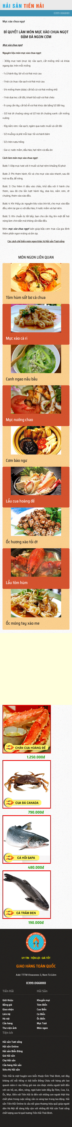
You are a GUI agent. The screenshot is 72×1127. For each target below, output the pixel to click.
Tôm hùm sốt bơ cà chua (26, 297)
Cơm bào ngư (16, 460)
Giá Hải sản (9, 1056)
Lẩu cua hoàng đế (20, 501)
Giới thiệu (8, 1000)
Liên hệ (6, 1014)
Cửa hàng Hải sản (12, 1065)
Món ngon (42, 1028)
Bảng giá (7, 1005)
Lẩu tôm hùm (17, 583)
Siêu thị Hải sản (11, 1069)
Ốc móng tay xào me (23, 623)
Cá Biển (41, 1014)
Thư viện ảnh (10, 1028)
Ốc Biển (41, 1019)
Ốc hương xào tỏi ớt (22, 542)
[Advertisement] (36, 669)
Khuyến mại (43, 1000)
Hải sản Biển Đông (13, 1051)
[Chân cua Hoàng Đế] (27, 729)
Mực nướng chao (19, 420)
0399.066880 (61, 13)
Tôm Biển (42, 1005)
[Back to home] (23, 6)
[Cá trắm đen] (27, 894)
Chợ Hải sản (9, 1060)
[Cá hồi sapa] (27, 839)
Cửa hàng (8, 1023)
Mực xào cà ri (16, 338)
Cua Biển (42, 1009)
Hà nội (6, 1019)
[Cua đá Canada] (27, 784)
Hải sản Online (11, 1046)
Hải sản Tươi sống (12, 1042)
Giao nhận (8, 1009)
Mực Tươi (42, 1023)
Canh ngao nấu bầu (22, 379)
